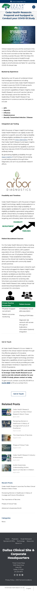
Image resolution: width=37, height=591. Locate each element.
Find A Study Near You (18, 1)
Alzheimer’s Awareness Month (12, 508)
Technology (21, 541)
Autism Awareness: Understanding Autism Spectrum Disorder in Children (23, 467)
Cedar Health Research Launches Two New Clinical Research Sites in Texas (22, 412)
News (3, 521)
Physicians (15, 539)
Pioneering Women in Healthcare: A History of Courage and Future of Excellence (21, 424)
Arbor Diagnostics (21, 140)
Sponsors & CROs (9, 541)
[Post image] (6, 412)
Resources (30, 541)
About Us (18, 543)
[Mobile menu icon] (33, 7)
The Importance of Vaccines (22, 435)
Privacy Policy (9, 580)
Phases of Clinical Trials (21, 445)
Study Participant (26, 539)
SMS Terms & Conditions (24, 580)
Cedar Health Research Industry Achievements (24, 456)
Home (7, 539)
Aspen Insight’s (7, 157)
